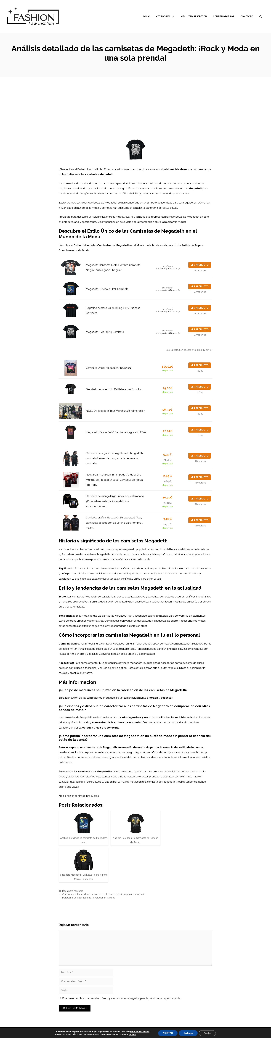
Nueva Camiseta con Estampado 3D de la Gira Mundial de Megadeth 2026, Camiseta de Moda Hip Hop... (114, 479)
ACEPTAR (168, 1033)
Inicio (146, 16)
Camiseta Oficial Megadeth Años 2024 (108, 367)
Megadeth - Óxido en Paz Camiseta (107, 289)
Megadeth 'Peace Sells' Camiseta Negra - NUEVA (116, 432)
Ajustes (207, 1033)
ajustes (132, 1034)
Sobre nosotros (223, 16)
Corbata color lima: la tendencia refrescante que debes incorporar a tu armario (103, 894)
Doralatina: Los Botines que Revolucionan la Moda (88, 897)
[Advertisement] (135, 100)
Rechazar (188, 1033)
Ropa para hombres (72, 891)
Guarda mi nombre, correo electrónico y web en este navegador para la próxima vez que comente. (121, 998)
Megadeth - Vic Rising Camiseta (105, 331)
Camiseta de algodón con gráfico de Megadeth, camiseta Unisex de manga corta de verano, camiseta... (114, 458)
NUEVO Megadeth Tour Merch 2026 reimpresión (115, 410)
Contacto (246, 16)
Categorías (163, 16)
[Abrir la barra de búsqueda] (260, 16)
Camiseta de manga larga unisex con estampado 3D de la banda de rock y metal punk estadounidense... (115, 501)
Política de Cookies (139, 1031)
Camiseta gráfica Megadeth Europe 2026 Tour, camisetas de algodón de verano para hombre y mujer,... (114, 522)
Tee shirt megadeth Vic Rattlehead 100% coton (114, 389)
